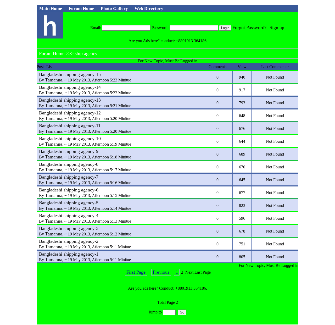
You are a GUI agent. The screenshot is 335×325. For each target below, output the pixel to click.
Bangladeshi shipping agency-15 (70, 74)
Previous (161, 272)
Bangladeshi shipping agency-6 (68, 189)
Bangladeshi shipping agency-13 (70, 100)
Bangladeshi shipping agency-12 (70, 112)
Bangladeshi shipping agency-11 (69, 125)
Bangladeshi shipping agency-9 (68, 151)
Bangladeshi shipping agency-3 (68, 228)
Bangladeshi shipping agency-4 (68, 215)
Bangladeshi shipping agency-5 (68, 202)
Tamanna (53, 79)
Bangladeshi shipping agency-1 (68, 254)
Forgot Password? (249, 27)
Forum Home (51, 53)
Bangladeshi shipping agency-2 (68, 241)
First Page (136, 272)
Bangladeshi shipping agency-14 (70, 87)
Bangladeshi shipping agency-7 (68, 177)
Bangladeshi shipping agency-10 (70, 138)
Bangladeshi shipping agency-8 (68, 164)
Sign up (277, 27)
